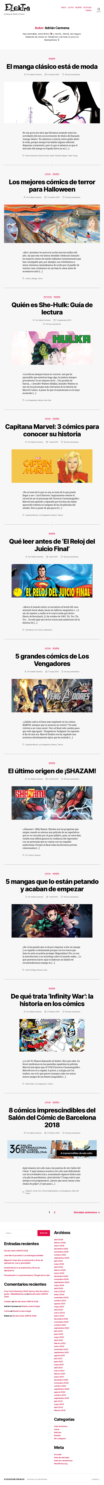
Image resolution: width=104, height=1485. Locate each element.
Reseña (52, 59)
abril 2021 (58, 1368)
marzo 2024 (59, 1291)
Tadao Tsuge (72, 156)
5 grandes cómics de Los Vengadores (52, 659)
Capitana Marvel (31, 515)
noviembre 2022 (61, 1322)
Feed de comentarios (63, 1460)
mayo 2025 (59, 1264)
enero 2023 (59, 1316)
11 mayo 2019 (53, 672)
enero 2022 (59, 1346)
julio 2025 (58, 1261)
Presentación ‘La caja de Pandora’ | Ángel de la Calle (27, 1275)
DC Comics (39, 630)
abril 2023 (58, 1310)
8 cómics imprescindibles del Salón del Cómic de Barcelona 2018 (52, 1117)
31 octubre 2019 (53, 197)
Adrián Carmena (36, 74)
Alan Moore (29, 630)
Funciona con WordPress (37, 1479)
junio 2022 (58, 1334)
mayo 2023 (59, 1307)
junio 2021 (58, 1361)
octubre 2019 (60, 1395)
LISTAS (71, 7)
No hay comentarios (72, 74)
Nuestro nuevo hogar (31, 1306)
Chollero (8, 1301)
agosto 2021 (59, 1355)
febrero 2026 (60, 1243)
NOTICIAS (87, 7)
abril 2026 (58, 1240)
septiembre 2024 (61, 1282)
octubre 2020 (60, 1386)
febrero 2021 (59, 1374)
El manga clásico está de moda (52, 66)
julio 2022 (58, 1331)
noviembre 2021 (61, 1349)
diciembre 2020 (61, 1380)
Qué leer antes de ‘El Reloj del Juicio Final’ (52, 545)
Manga (64, 156)
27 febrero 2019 (53, 1012)
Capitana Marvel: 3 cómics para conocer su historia (52, 430)
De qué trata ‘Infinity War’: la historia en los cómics (52, 1000)
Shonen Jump (42, 970)
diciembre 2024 (61, 1276)
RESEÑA (78, 7)
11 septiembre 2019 (63, 320)
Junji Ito (28, 278)
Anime (27, 970)
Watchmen (48, 630)
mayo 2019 (59, 1404)
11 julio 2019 (53, 442)
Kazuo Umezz (44, 156)
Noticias (48, 297)
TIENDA (88, 10)
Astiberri (28, 1191)
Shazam (37, 855)
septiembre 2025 (61, 1258)
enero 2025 (59, 1273)
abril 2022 (58, 1340)
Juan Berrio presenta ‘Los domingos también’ (24, 1255)
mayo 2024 (59, 1285)
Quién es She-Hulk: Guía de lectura (52, 308)
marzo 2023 (59, 1313)
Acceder (58, 1454)
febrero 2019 (60, 1410)
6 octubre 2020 (53, 74)
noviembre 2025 (61, 1252)
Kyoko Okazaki (55, 156)
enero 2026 (59, 1246)
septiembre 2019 (61, 1398)
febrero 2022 (60, 1343)
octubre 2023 (60, 1301)
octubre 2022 (60, 1325)
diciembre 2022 (61, 1319)
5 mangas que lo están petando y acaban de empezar (52, 885)
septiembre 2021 (61, 1352)
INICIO (63, 7)
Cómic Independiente (50, 1191)
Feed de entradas (61, 1457)
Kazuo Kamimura (31, 156)
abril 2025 (58, 1267)
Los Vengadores (31, 400)
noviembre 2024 (61, 1279)
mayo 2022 (59, 1337)
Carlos (7, 1311)
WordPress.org (60, 1464)
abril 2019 (58, 1407)
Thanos (60, 515)
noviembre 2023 (61, 1297)
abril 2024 (58, 1288)
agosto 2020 (59, 1392)
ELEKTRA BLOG (17, 1479)
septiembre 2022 (61, 1328)
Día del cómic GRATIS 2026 (16, 1251)
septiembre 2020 (61, 1389)
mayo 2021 (59, 1365)
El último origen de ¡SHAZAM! (52, 771)
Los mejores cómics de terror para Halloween (52, 185)
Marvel (40, 400)
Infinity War (29, 1084)
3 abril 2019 (53, 897)
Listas (48, 174)
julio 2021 (58, 1358)
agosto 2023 (59, 1304)
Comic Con (37, 1191)
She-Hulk (47, 400)
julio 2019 (58, 1401)
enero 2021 (59, 1377)
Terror (40, 278)
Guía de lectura (60, 1426)
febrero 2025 (60, 1270)
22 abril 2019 (53, 779)
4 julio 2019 (53, 557)
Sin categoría (60, 1438)
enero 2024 (59, 1294)
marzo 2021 (59, 1371)
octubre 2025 (60, 1255)
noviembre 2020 (61, 1383)
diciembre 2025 (61, 1249)
